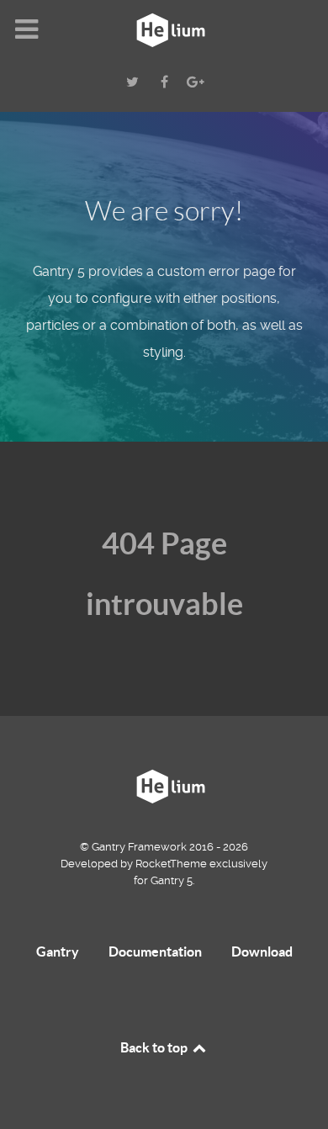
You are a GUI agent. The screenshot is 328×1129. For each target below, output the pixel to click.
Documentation (155, 951)
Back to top (155, 1047)
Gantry (57, 951)
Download (262, 951)
